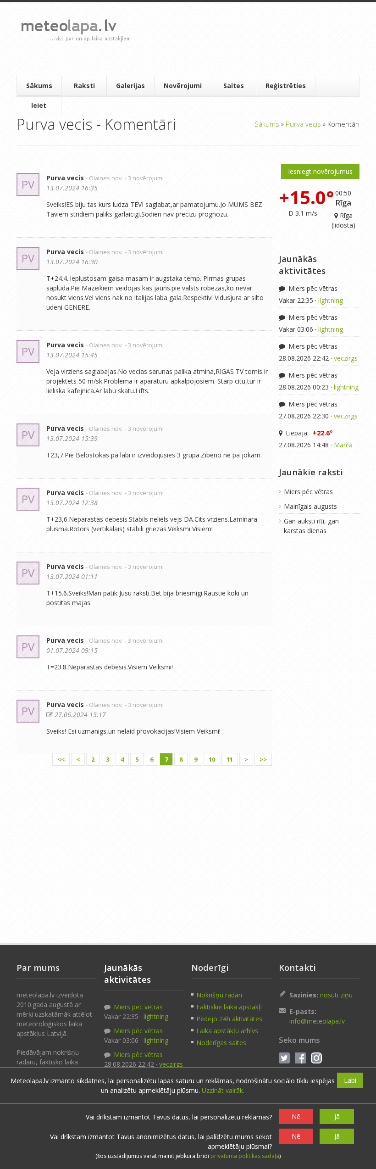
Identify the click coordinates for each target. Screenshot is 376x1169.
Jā (337, 1116)
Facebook (300, 1057)
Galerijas (130, 85)
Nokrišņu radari (219, 995)
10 (212, 759)
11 (230, 759)
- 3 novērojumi (144, 178)
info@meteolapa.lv (317, 1021)
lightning (330, 300)
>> (263, 759)
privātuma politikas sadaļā (244, 1156)
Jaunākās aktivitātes (302, 264)
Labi (350, 1080)
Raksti (84, 85)
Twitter (284, 1057)
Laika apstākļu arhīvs (227, 1030)
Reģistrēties (285, 85)
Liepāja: (308, 433)
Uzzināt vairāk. (223, 1090)
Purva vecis (303, 123)
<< (61, 759)
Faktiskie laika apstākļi (229, 1006)
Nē (296, 1116)
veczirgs (346, 358)
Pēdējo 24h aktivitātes (229, 1018)
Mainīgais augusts (310, 506)
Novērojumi (183, 85)
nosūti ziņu (336, 995)
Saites (233, 85)
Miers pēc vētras (312, 288)
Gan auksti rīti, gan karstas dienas (311, 526)
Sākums (39, 85)
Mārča (343, 444)
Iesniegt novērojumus (320, 171)
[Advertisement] (246, 39)
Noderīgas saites (221, 1042)
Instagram (316, 1057)
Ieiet (38, 105)
